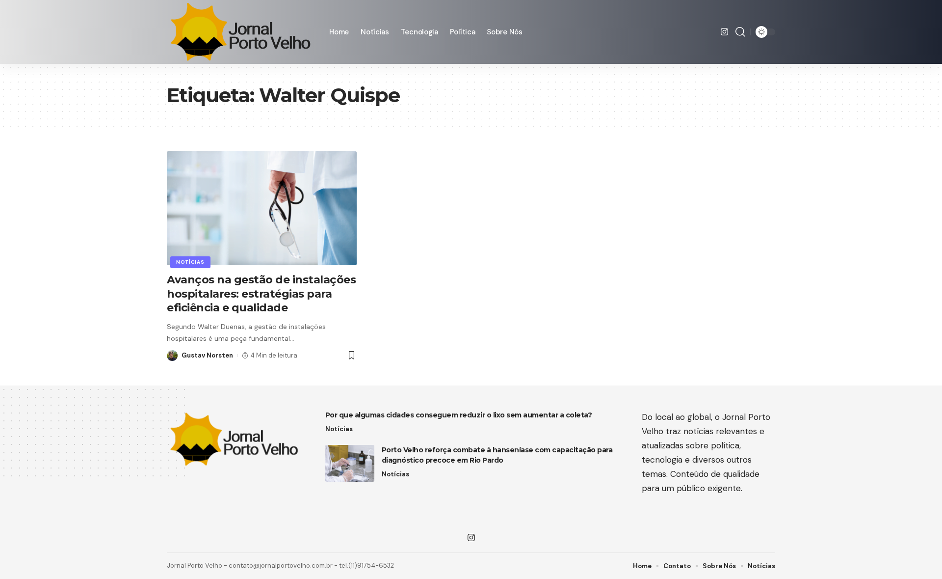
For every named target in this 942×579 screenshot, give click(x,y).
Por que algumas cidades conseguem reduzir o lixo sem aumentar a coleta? (458, 415)
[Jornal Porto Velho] (240, 32)
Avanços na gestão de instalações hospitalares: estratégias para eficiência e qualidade (261, 293)
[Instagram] (724, 32)
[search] (740, 32)
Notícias (190, 262)
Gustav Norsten (207, 355)
